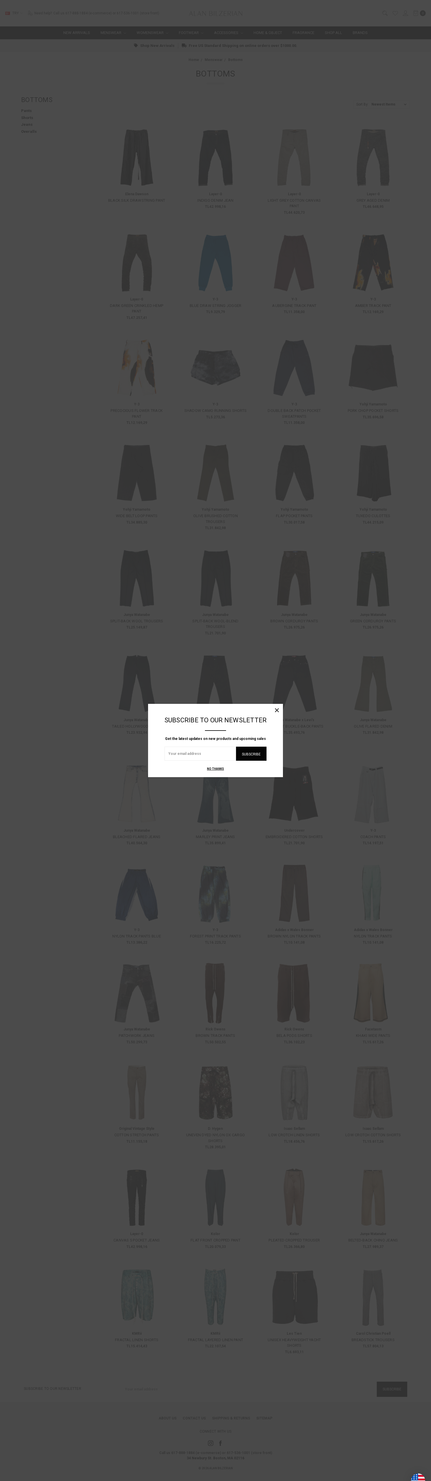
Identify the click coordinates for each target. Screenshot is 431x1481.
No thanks (215, 768)
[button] (276, 710)
